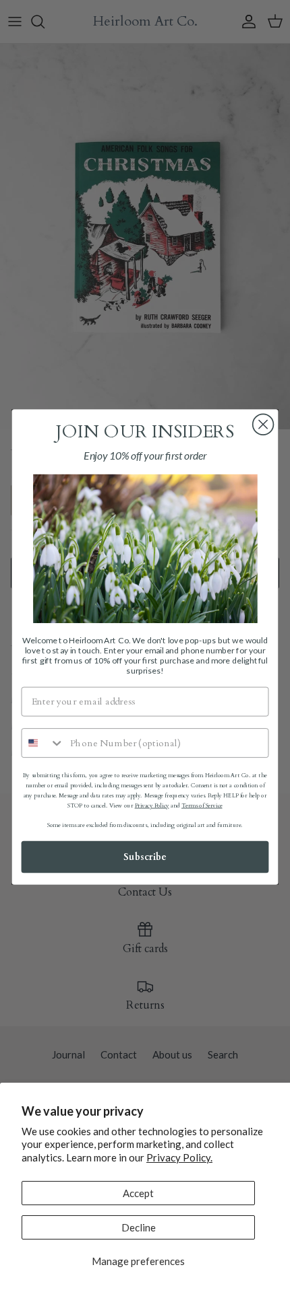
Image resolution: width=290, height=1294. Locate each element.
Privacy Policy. (179, 1157)
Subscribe (145, 857)
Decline (138, 1227)
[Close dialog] (263, 424)
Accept (138, 1193)
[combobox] (43, 743)
